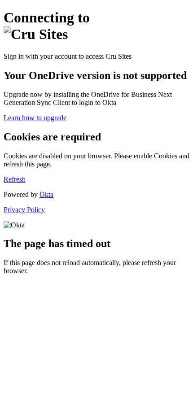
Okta (46, 194)
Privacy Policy (24, 209)
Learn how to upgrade (35, 118)
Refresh (15, 179)
